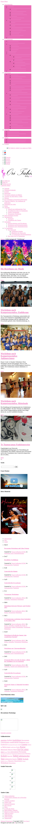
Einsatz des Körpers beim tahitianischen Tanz (18, 78)
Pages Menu (4, 1)
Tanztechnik (14, 76)
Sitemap (6, 198)
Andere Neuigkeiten (13, 136)
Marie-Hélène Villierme (11, 810)
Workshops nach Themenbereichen (18, 74)
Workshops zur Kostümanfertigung (21, 87)
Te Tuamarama (8, 39)
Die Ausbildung (12, 52)
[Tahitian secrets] (6, 184)
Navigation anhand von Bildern (17, 142)
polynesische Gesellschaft (6, 753)
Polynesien (22, 752)
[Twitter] (13, 785)
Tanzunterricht (8, 4)
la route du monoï (9, 808)
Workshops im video (13, 139)
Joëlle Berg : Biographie (14, 6)
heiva (5, 747)
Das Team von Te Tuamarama (16, 44)
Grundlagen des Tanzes (14, 20)
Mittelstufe (4, 749)
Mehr (2, 280)
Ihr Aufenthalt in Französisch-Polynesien (15, 199)
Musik (15, 749)
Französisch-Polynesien (13, 744)
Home (6, 206)
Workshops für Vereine (17, 112)
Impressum (7, 193)
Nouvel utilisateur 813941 (18, 552)
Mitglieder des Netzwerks (18, 69)
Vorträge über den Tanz (18, 88)
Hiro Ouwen (7, 805)
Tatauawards (7, 818)
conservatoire (14, 742)
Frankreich (4, 744)
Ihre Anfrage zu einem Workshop (20, 117)
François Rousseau (9, 804)
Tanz (19, 758)
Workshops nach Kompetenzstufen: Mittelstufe (14, 402)
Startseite (6, 188)
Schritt (4, 756)
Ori (18, 749)
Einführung (22, 742)
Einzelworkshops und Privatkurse (17, 107)
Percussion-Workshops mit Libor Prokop (16, 548)
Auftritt (9, 740)
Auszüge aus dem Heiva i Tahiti (17, 141)
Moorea (10, 749)
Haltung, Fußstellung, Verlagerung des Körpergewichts (21, 29)
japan (8, 747)
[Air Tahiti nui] (5, 180)
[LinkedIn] (13, 780)
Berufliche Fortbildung (17, 18)
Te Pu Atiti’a (14, 50)
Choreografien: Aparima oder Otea (21, 80)
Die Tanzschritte (16, 33)
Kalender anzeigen (6, 733)
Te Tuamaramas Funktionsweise (17, 71)
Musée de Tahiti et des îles (11, 812)
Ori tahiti (25, 749)
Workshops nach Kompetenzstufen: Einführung (15, 311)
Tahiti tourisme (8, 816)
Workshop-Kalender (17, 126)
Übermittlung (12, 763)
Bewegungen (25, 740)
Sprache (9, 756)
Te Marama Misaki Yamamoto (20, 67)
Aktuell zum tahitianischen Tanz (17, 134)
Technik (25, 759)
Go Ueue (26, 821)
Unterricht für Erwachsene (18, 12)
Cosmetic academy (9, 800)
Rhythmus (27, 753)
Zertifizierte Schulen (17, 61)
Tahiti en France (8, 813)
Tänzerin (11, 761)
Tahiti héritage (8, 815)
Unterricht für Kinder (17, 14)
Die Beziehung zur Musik (18, 31)
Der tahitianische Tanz (14, 38)
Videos (6, 138)
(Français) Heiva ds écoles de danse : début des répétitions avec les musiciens (17, 660)
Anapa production (9, 796)
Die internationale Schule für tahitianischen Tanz (16, 41)
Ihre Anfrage (14, 115)
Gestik (19, 744)
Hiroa (5, 807)
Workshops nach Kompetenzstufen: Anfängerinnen (9, 355)
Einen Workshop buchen (15, 114)
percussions (14, 752)
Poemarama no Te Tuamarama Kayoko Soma (22, 64)
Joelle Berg (14, 45)
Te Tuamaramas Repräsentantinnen (21, 55)
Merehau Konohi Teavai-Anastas (20, 49)
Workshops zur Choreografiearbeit (21, 82)
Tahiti (15, 755)
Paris (9, 752)
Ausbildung (16, 740)
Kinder (18, 747)
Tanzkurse (11, 7)
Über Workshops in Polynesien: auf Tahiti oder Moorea (21, 121)
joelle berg (13, 747)
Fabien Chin (7, 802)
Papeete (5, 752)
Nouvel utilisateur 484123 (18, 598)
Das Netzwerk (12, 53)
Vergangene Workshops (14, 131)
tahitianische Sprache (11, 759)
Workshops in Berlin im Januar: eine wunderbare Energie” (15, 636)
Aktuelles (7, 130)
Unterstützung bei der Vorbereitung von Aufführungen (21, 91)
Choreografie (5, 742)
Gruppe (24, 744)
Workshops (7, 72)
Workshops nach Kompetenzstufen (17, 93)
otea (2, 752)
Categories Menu (5, 185)
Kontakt (6, 144)
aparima (4, 740)
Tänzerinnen (18, 761)
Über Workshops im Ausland (19, 118)
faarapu (27, 742)
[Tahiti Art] (4, 182)
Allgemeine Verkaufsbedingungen (20, 128)
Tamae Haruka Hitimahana (22, 60)
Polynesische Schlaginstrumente (18, 753)
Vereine (23, 761)
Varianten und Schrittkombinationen (17, 35)
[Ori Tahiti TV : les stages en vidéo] (19, 148)
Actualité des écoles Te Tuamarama (18, 210)
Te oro (6, 761)
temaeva (3, 761)
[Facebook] (13, 772)
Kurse (22, 747)
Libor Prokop (15, 47)
